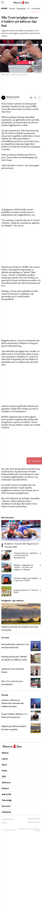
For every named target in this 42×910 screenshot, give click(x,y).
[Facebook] (31, 97)
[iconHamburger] (2, 2)
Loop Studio (35, 829)
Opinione (6, 782)
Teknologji (7, 800)
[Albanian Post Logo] (21, 2)
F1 (28, 8)
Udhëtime (6, 812)
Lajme (5, 758)
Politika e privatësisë (33, 822)
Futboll (12, 8)
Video (4, 770)
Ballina (5, 753)
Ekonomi (6, 806)
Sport (4, 8)
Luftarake (35, 8)
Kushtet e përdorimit (33, 819)
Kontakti (4, 823)
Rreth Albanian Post (8, 819)
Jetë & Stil (6, 794)
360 (4, 776)
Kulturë (5, 788)
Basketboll (21, 8)
